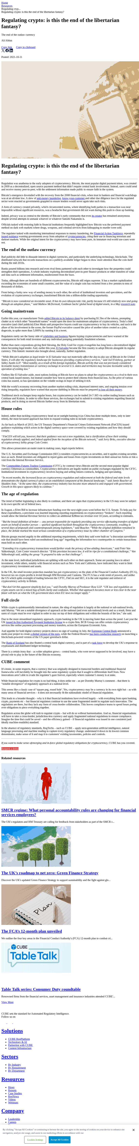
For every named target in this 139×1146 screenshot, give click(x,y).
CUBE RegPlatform (19, 1039)
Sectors (9, 1056)
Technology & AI (17, 1042)
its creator (97, 215)
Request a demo (9, 748)
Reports (12, 1090)
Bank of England (15, 642)
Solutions (12, 1031)
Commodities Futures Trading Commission (29, 465)
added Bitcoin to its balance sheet (62, 318)
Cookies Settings (35, 1139)
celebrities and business (55, 336)
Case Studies (15, 1093)
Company (12, 1111)
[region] (69, 1135)
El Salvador (62, 348)
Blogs (11, 1087)
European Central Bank (104, 630)
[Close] (133, 1130)
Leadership (14, 1119)
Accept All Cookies (60, 1139)
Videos (12, 1099)
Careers (12, 1122)
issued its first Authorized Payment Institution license (34, 622)
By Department (16, 1070)
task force (97, 642)
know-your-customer (73, 198)
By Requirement (17, 1067)
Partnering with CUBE (20, 1045)
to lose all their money (110, 389)
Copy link (18, 47)
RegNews (13, 1096)
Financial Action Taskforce (108, 233)
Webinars (13, 1102)
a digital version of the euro (45, 634)
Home (4, 2)
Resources (6, 5)
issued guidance (9, 236)
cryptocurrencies (77, 236)
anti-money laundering (49, 198)
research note (128, 304)
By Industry (14, 1064)
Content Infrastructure (20, 1048)
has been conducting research (105, 634)
